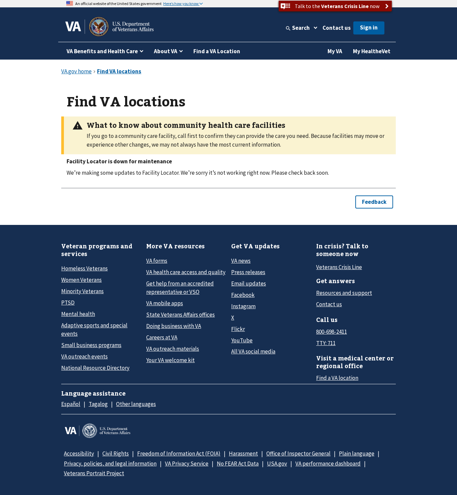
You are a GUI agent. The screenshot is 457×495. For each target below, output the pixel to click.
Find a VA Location (216, 51)
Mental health (78, 314)
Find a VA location (337, 378)
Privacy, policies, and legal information (110, 463)
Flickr (238, 329)
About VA (165, 51)
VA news (241, 260)
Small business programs (91, 345)
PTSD (68, 302)
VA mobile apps (164, 303)
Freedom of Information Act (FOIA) (178, 453)
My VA (335, 51)
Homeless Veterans (84, 268)
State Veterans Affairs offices (180, 314)
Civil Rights (115, 453)
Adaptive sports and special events (94, 329)
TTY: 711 (326, 343)
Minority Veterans (82, 291)
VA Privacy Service (186, 463)
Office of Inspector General (298, 453)
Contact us (337, 27)
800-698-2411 (331, 331)
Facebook (243, 295)
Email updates (248, 283)
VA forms (156, 260)
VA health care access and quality (185, 272)
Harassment (243, 453)
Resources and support (344, 293)
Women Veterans (81, 279)
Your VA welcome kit (170, 360)
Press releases (248, 272)
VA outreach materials (172, 348)
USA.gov (277, 463)
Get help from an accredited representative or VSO (180, 288)
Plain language (356, 453)
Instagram (243, 306)
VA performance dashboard (328, 463)
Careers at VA (161, 337)
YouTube (242, 340)
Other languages (136, 404)
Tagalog (98, 404)
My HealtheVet (371, 51)
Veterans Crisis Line (339, 267)
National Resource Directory (95, 368)
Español (70, 404)
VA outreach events (84, 356)
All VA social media (253, 351)
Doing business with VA (173, 326)
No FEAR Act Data (238, 463)
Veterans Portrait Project (94, 473)
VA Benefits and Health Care (102, 51)
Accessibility (79, 453)
